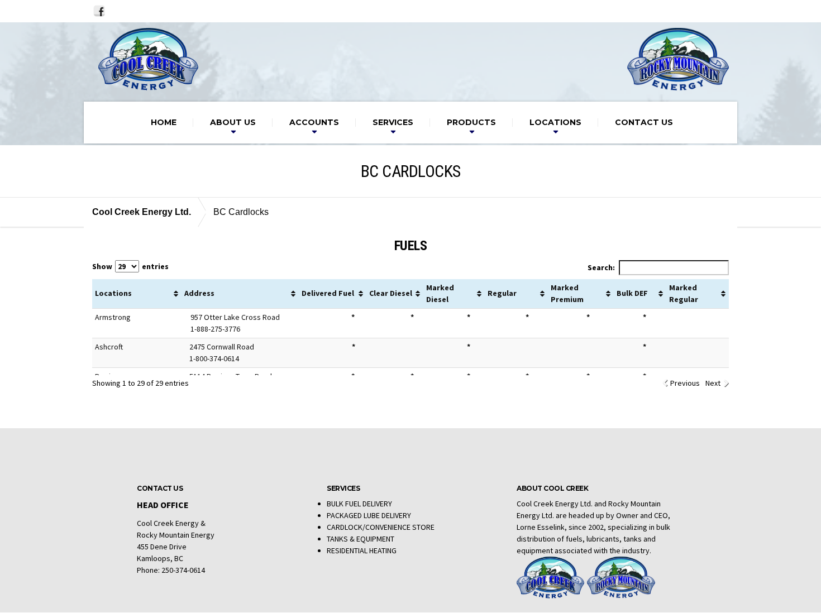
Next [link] (712, 383)
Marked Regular (683, 293)
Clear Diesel (390, 293)
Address (199, 293)
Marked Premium (567, 293)
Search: (601, 267)
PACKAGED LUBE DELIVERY (369, 515)
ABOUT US (233, 122)
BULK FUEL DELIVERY (359, 504)
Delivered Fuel (328, 293)
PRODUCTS (471, 122)
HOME (163, 122)
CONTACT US (644, 122)
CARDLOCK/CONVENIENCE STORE (381, 527)
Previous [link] (685, 383)
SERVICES (393, 122)
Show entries (130, 266)
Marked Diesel (440, 293)
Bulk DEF (632, 293)
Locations (113, 293)
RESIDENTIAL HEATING (362, 550)
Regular (502, 293)
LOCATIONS (555, 122)
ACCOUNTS (314, 122)
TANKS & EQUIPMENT (360, 539)
